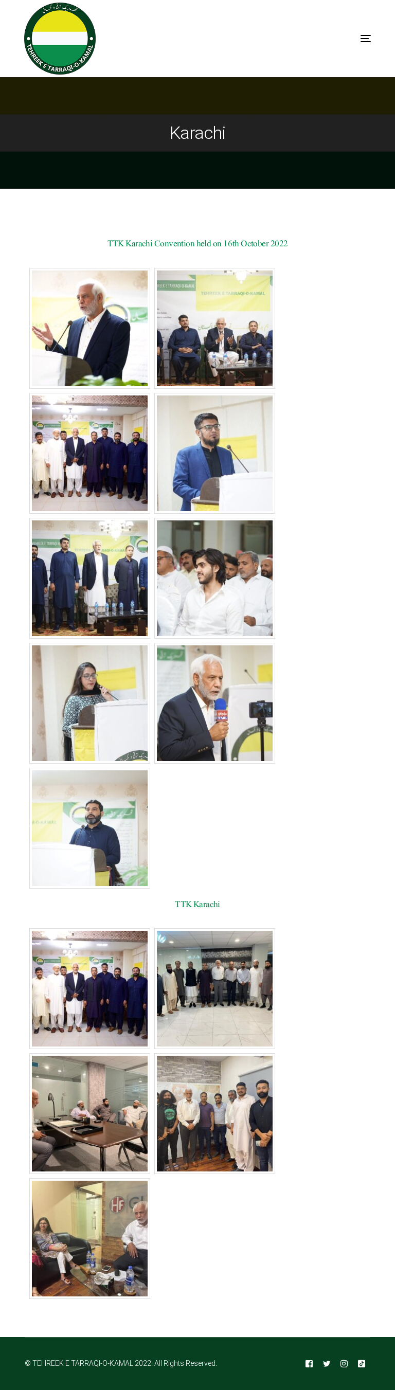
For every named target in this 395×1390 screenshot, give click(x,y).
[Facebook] (309, 1363)
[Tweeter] (326, 1363)
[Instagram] (344, 1363)
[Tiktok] (361, 1363)
